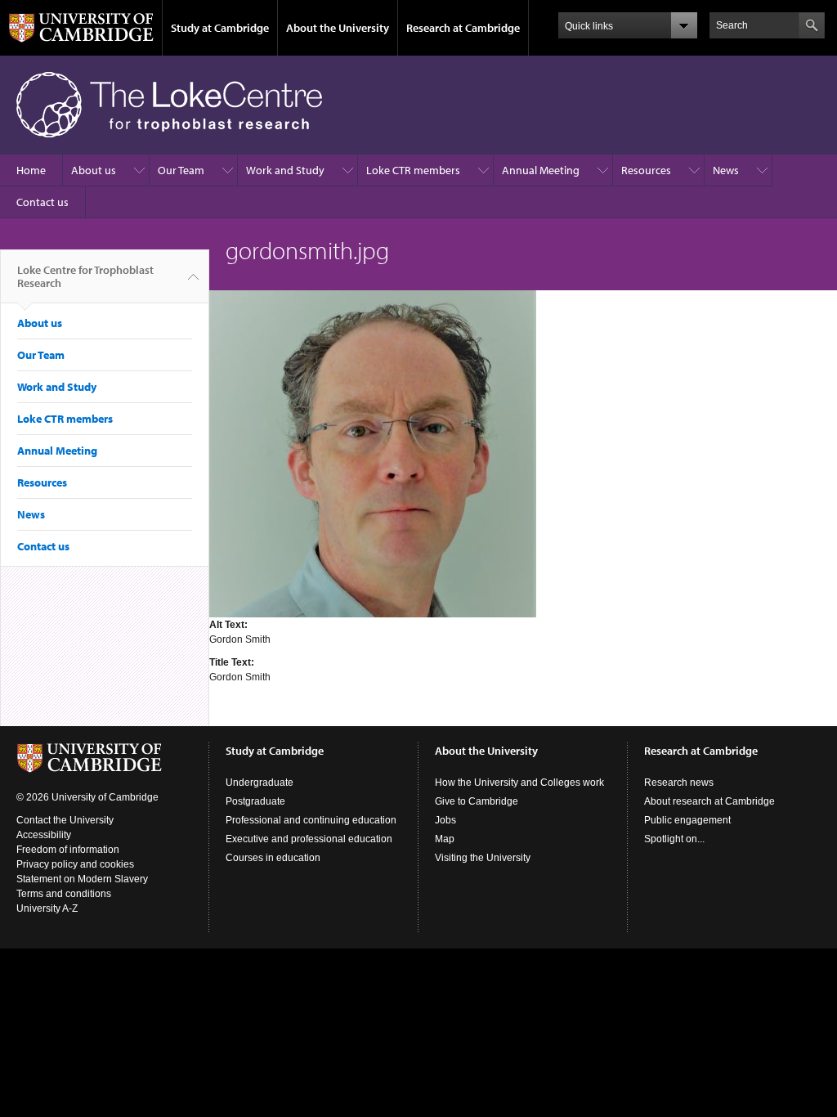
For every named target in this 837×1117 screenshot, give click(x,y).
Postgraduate (255, 801)
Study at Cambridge (220, 27)
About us (93, 170)
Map (444, 839)
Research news (679, 782)
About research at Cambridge (709, 801)
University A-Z (47, 908)
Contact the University (65, 820)
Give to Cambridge (476, 801)
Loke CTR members (413, 170)
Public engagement (687, 820)
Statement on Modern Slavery (82, 879)
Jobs (445, 820)
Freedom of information (67, 849)
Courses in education (273, 858)
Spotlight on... (674, 839)
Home (31, 170)
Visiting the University (482, 858)
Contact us (42, 202)
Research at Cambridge (463, 27)
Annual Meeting (541, 170)
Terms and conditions (63, 893)
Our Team (181, 170)
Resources (646, 170)
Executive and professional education (309, 839)
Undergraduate (259, 782)
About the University (337, 27)
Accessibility (43, 835)
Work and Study (285, 170)
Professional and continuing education (311, 820)
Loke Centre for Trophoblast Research (85, 276)
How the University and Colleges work (519, 782)
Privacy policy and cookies (75, 864)
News (726, 170)
